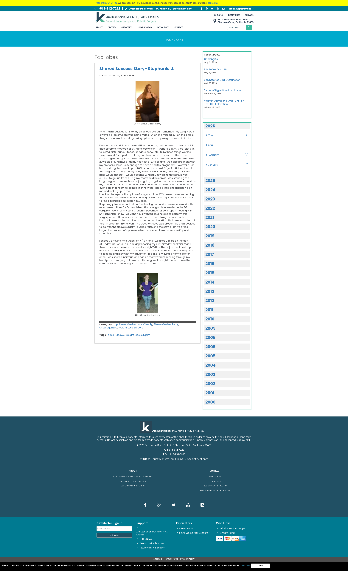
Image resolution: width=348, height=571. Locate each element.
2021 (209, 217)
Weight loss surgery (138, 335)
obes (111, 335)
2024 (210, 190)
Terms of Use (171, 558)
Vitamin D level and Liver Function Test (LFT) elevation (224, 102)
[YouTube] (187, 505)
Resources (163, 27)
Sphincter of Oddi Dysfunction (222, 80)
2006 (210, 347)
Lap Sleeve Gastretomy (128, 324)
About (99, 27)
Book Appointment (240, 8)
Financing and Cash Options (215, 490)
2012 (209, 300)
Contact (179, 27)
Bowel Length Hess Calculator (194, 532)
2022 (210, 208)
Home (169, 40)
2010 (209, 319)
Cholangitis (211, 59)
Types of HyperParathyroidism (222, 90)
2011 (209, 310)
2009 (210, 328)
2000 (210, 402)
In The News (145, 538)
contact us (194, 2)
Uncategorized (108, 327)
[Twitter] (173, 505)
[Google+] (159, 505)
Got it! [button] (260, 566)
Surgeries (126, 27)
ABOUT (133, 470)
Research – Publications (133, 481)
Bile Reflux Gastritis (215, 69)
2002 (210, 384)
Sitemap (157, 558)
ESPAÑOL (249, 15)
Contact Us (215, 476)
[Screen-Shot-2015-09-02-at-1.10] (147, 101)
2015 (209, 273)
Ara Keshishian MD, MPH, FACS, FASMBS (133, 476)
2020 (210, 227)
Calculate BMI (186, 528)
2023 (210, 199)
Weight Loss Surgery (130, 327)
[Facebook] (145, 505)
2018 (210, 245)
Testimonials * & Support (133, 486)
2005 (210, 356)
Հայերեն (218, 15)
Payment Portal (227, 532)
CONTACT (215, 470)
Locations (215, 481)
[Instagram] (201, 505)
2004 (210, 365)
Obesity (112, 27)
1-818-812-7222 (108, 8)
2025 (210, 181)
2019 (209, 236)
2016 (210, 264)
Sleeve (120, 335)
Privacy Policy (187, 558)
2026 (210, 126)
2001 (209, 393)
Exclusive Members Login (232, 528)
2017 (209, 254)
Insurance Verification (215, 486)
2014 (210, 282)
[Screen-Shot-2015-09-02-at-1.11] (147, 293)
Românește (234, 15)
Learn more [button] (245, 565)
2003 (210, 374)
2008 (210, 337)
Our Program (145, 27)
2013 (209, 291)
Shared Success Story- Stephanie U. (136, 69)
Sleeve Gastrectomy (166, 324)
